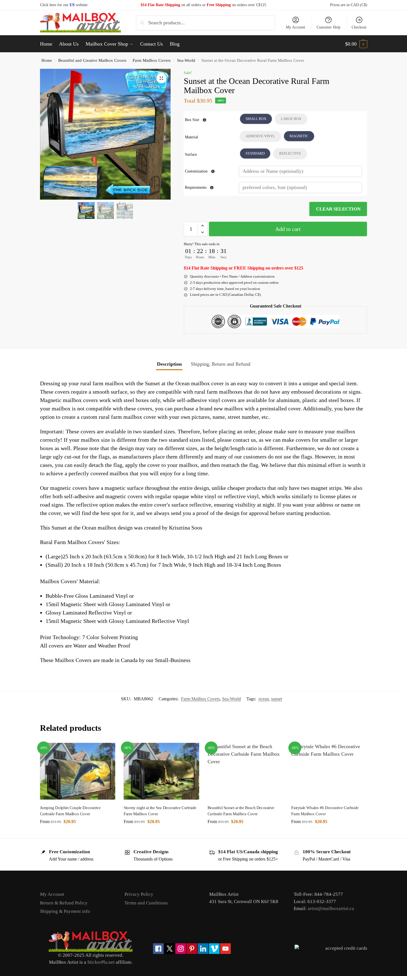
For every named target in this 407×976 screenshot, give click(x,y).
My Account (295, 27)
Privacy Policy (138, 894)
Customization (197, 171)
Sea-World (186, 60)
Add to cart (288, 229)
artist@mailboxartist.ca (331, 908)
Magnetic (299, 136)
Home (46, 60)
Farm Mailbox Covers (152, 60)
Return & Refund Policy (64, 903)
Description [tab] (169, 364)
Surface (191, 154)
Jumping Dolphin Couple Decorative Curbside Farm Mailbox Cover (70, 810)
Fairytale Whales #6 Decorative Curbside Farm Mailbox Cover (324, 810)
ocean (263, 698)
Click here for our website (64, 5)
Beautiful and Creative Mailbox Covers (92, 60)
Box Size (192, 120)
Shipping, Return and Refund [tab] (220, 364)
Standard (255, 153)
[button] (356, 44)
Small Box (256, 119)
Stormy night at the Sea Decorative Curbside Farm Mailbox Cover (160, 810)
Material (191, 137)
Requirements (196, 187)
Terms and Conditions (146, 903)
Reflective (290, 153)
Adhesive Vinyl (260, 136)
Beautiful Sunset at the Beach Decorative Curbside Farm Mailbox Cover (241, 810)
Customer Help (328, 27)
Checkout (359, 27)
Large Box (291, 119)
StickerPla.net (101, 962)
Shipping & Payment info (65, 911)
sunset (276, 698)
